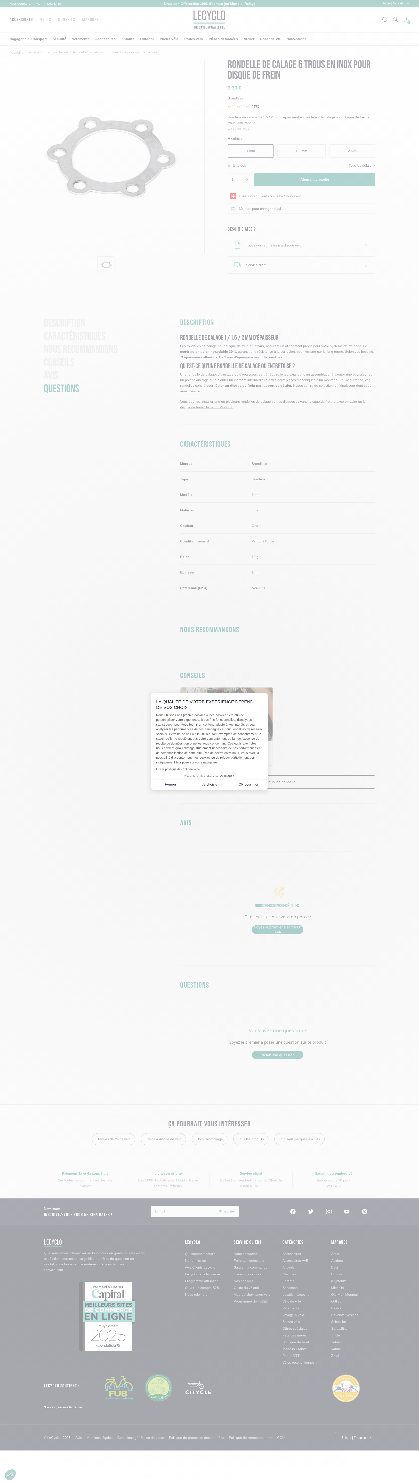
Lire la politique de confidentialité (178, 769)
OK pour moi (248, 784)
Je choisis (209, 784)
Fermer (170, 784)
